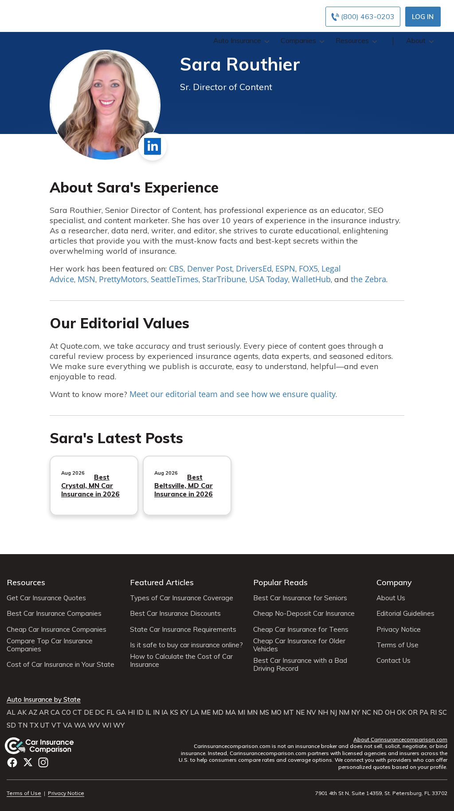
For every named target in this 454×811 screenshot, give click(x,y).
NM (344, 713)
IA (164, 713)
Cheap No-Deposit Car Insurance (304, 614)
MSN (86, 279)
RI (433, 713)
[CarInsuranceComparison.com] (48, 746)
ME (206, 713)
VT (56, 725)
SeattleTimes (175, 279)
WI (106, 725)
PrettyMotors (123, 279)
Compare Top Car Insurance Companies (50, 645)
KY (184, 713)
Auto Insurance (237, 40)
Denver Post (209, 268)
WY (119, 725)
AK (22, 713)
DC (100, 713)
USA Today (268, 279)
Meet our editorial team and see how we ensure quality (232, 394)
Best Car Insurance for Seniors (300, 598)
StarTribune (224, 279)
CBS (176, 268)
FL (110, 713)
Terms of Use (397, 645)
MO (276, 713)
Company (394, 582)
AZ (32, 713)
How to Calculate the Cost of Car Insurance (181, 661)
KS (174, 713)
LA (194, 713)
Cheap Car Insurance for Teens (300, 630)
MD (217, 713)
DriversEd (254, 268)
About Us (390, 598)
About (416, 40)
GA (121, 713)
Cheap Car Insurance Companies (56, 630)
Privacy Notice (398, 630)
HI (131, 713)
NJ (333, 713)
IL (148, 713)
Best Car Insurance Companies (54, 614)
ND (378, 713)
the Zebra (368, 279)
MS (264, 713)
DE (88, 713)
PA (423, 713)
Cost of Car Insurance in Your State (60, 665)
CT (77, 713)
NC (366, 713)
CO (66, 713)
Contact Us (393, 661)
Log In (423, 16)
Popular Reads (280, 582)
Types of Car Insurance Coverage (181, 598)
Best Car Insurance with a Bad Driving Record (300, 665)
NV (311, 713)
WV (94, 725)
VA (67, 725)
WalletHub (311, 279)
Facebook (12, 762)
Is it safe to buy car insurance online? (186, 645)
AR (44, 713)
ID (140, 713)
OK (401, 713)
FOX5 (308, 268)
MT (288, 713)
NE (300, 713)
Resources (352, 40)
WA (80, 725)
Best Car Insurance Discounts (175, 614)
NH (323, 713)
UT (45, 725)
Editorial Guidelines (405, 614)
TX (34, 725)
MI (241, 713)
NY (355, 713)
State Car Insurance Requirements (183, 630)
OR (413, 713)
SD (11, 725)
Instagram (43, 762)
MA (230, 713)
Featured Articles (162, 582)
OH (390, 713)
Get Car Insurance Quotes (46, 598)
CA (55, 713)
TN (22, 725)
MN (252, 713)
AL (11, 713)
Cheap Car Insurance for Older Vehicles (299, 645)
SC (442, 713)
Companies (298, 40)
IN (156, 713)
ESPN (285, 268)
